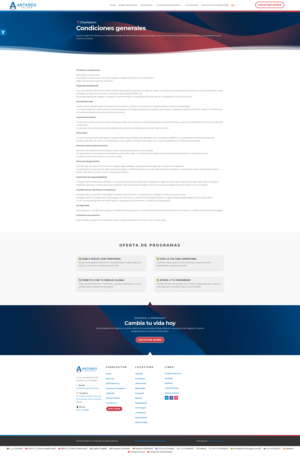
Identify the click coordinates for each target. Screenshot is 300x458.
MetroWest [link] (140, 388)
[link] (3, 32)
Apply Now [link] (114, 408)
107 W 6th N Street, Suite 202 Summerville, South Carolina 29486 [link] (88, 399)
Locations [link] (146, 5)
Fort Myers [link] (140, 378)
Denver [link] (138, 398)
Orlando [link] (139, 373)
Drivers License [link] (172, 393)
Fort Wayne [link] (140, 407)
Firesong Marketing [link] (216, 441)
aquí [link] (164, 220)
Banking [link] (168, 383)
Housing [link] (168, 378)
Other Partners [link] (172, 388)
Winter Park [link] (140, 383)
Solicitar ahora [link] (269, 5)
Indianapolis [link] (141, 403)
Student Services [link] (173, 373)
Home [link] (113, 5)
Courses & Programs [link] (168, 5)
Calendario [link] (191, 5)
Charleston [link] (140, 412)
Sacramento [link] (141, 417)
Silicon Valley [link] (141, 422)
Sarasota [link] (139, 393)
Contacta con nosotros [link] (215, 5)
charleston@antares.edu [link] (87, 388)
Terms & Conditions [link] (157, 441)
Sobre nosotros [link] (127, 5)
